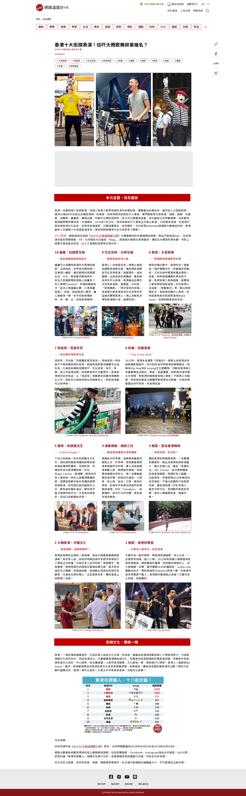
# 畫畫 (177, 60)
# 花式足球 (91, 60)
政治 (196, 26)
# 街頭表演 (106, 60)
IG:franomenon (82, 532)
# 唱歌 (166, 60)
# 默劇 (120, 60)
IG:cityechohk (164, 630)
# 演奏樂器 (73, 66)
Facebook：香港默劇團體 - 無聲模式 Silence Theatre (176, 335)
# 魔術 (143, 60)
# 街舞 (60, 66)
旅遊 (107, 26)
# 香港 (154, 60)
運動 (141, 26)
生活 (85, 26)
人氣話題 (185, 10)
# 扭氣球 (76, 60)
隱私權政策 (143, 783)
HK (202, 4)
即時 (52, 26)
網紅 (129, 26)
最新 (41, 26)
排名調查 (172, 10)
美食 (96, 26)
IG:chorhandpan (129, 532)
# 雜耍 (131, 60)
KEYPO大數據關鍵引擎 (104, 235)
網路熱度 (198, 10)
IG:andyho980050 (82, 337)
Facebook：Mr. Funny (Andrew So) (94, 435)
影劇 (118, 26)
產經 (174, 26)
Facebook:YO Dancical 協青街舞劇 (164, 435)
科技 (152, 26)
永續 (185, 26)
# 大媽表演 (62, 60)
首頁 (38, 19)
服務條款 (129, 783)
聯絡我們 (115, 783)
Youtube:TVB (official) (93, 630)
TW (208, 4)
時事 (74, 26)
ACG (163, 26)
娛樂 (63, 26)
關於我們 (101, 783)
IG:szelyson (129, 337)
